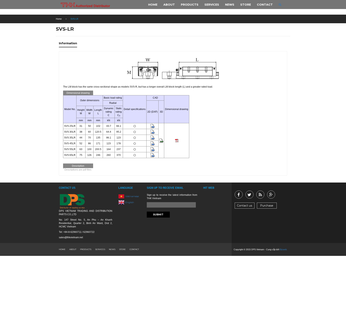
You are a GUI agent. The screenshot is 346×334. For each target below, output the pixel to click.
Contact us (244, 205)
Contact (134, 249)
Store (122, 249)
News (112, 249)
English (129, 202)
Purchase (266, 205)
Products (85, 249)
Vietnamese (132, 196)
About (72, 249)
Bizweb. (283, 249)
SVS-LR (65, 29)
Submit (158, 214)
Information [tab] (68, 43)
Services (100, 249)
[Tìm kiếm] (280, 4)
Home (59, 19)
